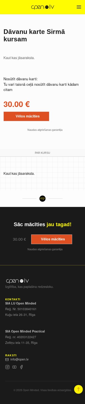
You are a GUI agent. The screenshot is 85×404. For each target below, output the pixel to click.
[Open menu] (79, 7)
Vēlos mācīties (28, 116)
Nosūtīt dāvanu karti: (20, 78)
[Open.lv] (42, 6)
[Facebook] (21, 368)
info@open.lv (19, 359)
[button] (78, 389)
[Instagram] (7, 368)
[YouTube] (14, 368)
